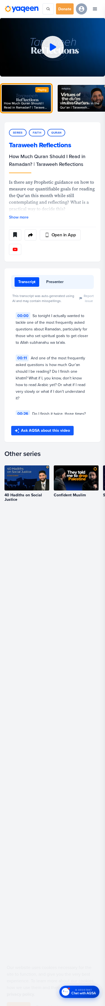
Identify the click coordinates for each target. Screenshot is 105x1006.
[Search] (48, 8)
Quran (56, 133)
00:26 (22, 413)
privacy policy (20, 981)
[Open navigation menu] (95, 8)
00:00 (23, 315)
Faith (37, 133)
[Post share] (30, 235)
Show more (19, 217)
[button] (52, 47)
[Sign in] (81, 8)
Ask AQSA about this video (45, 430)
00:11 (22, 358)
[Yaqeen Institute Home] (21, 9)
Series (18, 133)
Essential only (48, 994)
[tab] (27, 282)
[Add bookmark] (15, 235)
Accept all (18, 994)
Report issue (89, 298)
